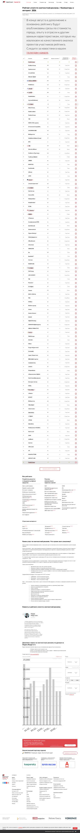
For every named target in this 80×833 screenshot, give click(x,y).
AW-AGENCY (31, 275)
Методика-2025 (15, 801)
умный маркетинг (33, 183)
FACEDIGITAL (32, 363)
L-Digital (30, 416)
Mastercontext (32, 229)
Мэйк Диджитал (32, 237)
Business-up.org (32, 305)
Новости (13, 784)
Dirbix (29, 385)
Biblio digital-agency (33, 359)
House (30, 309)
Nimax (30, 343)
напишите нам (71, 694)
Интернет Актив (32, 381)
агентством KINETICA (34, 654)
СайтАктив (31, 191)
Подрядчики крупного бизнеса (59, 787)
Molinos (30, 301)
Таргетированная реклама (31, 782)
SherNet (30, 339)
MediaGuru (31, 84)
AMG (29, 176)
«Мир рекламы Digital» (34, 374)
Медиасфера (31, 370)
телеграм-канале (37, 52)
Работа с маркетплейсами (31, 784)
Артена (30, 442)
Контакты (14, 786)
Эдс (29, 279)
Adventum (31, 244)
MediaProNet (31, 202)
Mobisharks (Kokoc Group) (34, 138)
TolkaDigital (31, 405)
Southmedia (31, 168)
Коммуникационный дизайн (32, 808)
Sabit (29, 435)
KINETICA (30, 164)
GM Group (31, 271)
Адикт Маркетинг (33, 355)
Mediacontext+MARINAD (34, 427)
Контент (28, 798)
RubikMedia (31, 263)
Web (72, 680)
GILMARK (30, 351)
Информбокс (31, 198)
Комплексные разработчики (44, 796)
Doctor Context (32, 313)
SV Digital (30, 286)
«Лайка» (30, 393)
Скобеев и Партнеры (33, 153)
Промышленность (57, 797)
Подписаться (70, 745)
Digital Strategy (32, 320)
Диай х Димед (32, 294)
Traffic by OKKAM (32, 157)
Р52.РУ (30, 317)
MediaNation (31, 96)
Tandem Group (32, 115)
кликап (30, 366)
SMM (28, 794)
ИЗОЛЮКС (33, 617)
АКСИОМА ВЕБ (32, 130)
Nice (29, 297)
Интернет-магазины (43, 784)
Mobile (77, 680)
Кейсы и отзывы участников (17, 792)
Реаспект (30, 282)
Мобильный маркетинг (31, 786)
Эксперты (72, 2)
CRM (40, 792)
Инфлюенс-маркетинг (31, 803)
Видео (28, 796)
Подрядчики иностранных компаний (60, 789)
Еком (54, 796)
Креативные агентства (31, 805)
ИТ (54, 794)
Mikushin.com (31, 241)
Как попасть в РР (15, 791)
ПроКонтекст (32, 69)
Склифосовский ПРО (33, 222)
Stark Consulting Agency (34, 378)
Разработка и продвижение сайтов (45, 782)
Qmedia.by (31, 423)
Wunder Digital (32, 76)
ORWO (30, 160)
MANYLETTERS (32, 454)
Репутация (29, 801)
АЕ (29, 450)
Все (67, 680)
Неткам (30, 260)
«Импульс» (31, 446)
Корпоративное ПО (43, 791)
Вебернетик (31, 401)
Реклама (13, 803)
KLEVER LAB (31, 225)
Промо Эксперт (32, 233)
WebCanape (31, 336)
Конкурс (35, 2)
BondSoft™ (31, 256)
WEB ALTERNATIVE (33, 328)
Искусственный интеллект (44, 794)
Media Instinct (31, 111)
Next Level (31, 431)
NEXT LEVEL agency (33, 122)
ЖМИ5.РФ (31, 248)
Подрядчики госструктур (58, 785)
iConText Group (32, 65)
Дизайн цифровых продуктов (44, 798)
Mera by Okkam (32, 149)
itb (29, 252)
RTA (29, 141)
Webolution (31, 412)
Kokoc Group (31, 107)
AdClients (30, 439)
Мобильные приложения (44, 789)
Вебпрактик (31, 134)
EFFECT (30, 397)
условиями (20, 827)
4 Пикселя (31, 218)
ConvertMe (31, 195)
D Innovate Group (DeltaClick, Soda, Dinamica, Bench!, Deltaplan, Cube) (34, 126)
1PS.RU (30, 420)
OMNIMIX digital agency (34, 324)
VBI (29, 119)
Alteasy (30, 172)
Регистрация (14, 798)
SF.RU (29, 206)
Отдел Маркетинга (33, 347)
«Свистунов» (31, 408)
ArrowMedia (31, 73)
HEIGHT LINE (31, 458)
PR (27, 792)
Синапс (30, 290)
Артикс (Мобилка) (33, 100)
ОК (75, 828)
